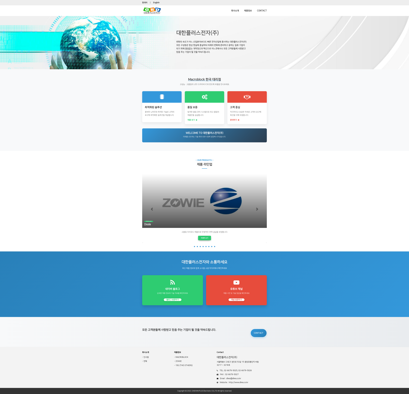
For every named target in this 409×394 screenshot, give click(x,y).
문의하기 (233, 120)
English (156, 3)
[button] (151, 208)
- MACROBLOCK (181, 357)
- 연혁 (144, 361)
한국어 (144, 3)
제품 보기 (191, 120)
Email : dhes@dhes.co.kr (230, 378)
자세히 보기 (204, 238)
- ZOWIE (178, 361)
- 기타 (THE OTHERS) (183, 365)
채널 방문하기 (236, 300)
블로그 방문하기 (172, 300)
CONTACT (258, 333)
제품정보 (177, 352)
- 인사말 (145, 357)
